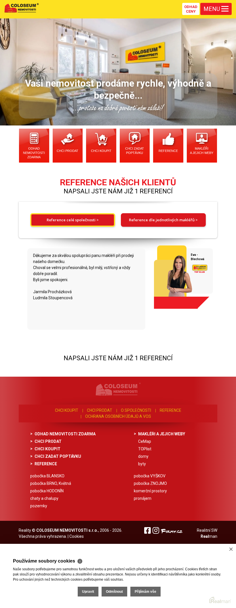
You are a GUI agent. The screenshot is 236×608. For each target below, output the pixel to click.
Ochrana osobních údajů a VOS (118, 416)
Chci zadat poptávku (134, 151)
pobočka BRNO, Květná (50, 483)
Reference (168, 151)
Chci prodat (67, 151)
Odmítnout (114, 592)
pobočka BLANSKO (47, 476)
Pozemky (38, 506)
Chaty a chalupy (44, 498)
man (209, 536)
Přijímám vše (145, 592)
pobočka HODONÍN (47, 491)
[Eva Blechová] (171, 275)
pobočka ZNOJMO (150, 483)
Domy (143, 456)
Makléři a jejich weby (201, 151)
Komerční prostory (150, 491)
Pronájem (142, 498)
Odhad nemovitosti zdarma (34, 153)
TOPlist (144, 449)
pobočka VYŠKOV (149, 476)
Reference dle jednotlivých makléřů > (163, 219)
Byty (142, 464)
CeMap (144, 441)
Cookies (76, 536)
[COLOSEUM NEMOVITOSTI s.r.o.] (21, 8)
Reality (25, 530)
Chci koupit (101, 151)
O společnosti (136, 410)
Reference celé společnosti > (73, 219)
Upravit (88, 592)
